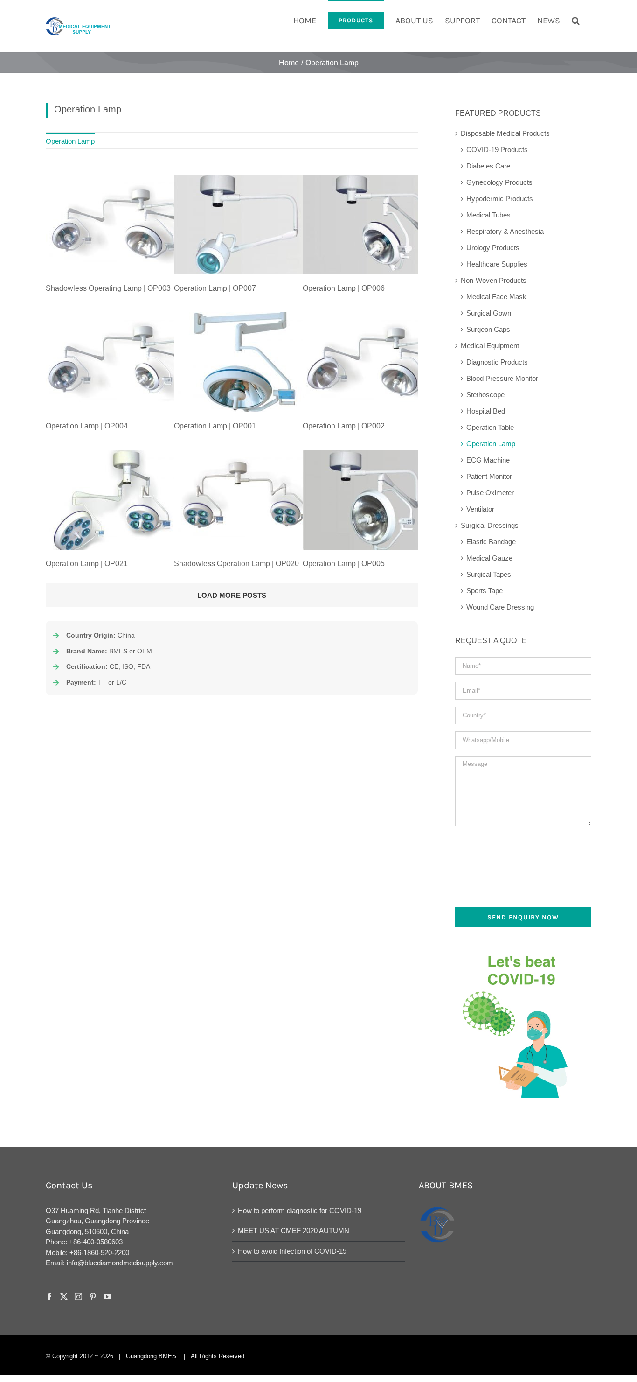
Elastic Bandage (491, 542)
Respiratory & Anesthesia (505, 231)
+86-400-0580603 (96, 1242)
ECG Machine (488, 460)
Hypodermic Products (499, 199)
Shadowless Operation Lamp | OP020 (236, 564)
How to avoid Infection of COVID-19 (292, 1251)
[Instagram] (78, 1296)
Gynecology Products (499, 182)
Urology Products (492, 248)
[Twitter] (64, 1296)
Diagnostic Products (497, 362)
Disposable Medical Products (505, 133)
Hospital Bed (485, 411)
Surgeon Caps (488, 329)
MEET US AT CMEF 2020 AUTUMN (293, 1231)
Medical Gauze (489, 558)
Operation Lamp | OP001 (215, 426)
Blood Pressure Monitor (502, 378)
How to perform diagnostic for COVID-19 (299, 1210)
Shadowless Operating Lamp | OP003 (108, 288)
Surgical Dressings (490, 525)
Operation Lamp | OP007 (215, 288)
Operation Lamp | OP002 (344, 426)
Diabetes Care (488, 166)
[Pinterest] (93, 1296)
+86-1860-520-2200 (99, 1252)
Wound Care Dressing (500, 607)
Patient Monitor (489, 476)
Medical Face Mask (496, 297)
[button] (576, 19)
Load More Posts (231, 595)
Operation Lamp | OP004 (87, 426)
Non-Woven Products (493, 280)
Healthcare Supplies (496, 264)
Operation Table (490, 427)
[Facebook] (49, 1296)
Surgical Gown (488, 313)
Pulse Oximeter (490, 493)
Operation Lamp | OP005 (344, 564)
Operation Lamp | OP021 (87, 564)
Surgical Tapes (488, 574)
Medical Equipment (490, 346)
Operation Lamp (490, 444)
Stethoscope (485, 395)
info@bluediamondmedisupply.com (120, 1263)
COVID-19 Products (497, 150)
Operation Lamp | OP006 (344, 288)
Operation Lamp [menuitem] (70, 141)
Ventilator (480, 509)
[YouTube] (107, 1296)
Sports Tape (484, 591)
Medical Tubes (488, 215)
